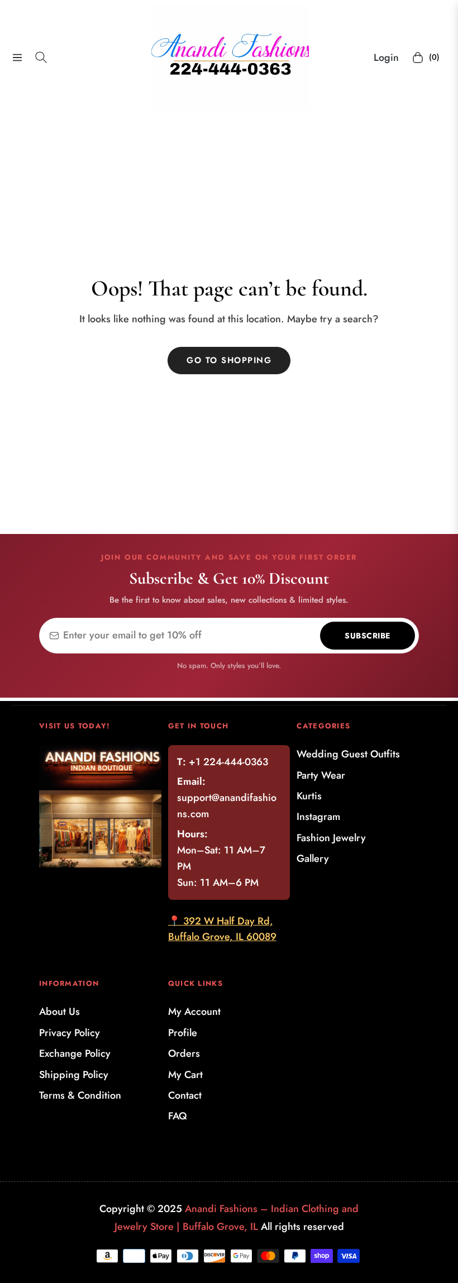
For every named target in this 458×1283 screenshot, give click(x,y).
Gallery (313, 858)
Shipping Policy (73, 1074)
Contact (185, 1095)
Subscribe (367, 635)
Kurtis (309, 796)
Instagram (318, 816)
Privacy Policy (69, 1033)
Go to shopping (229, 360)
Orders (184, 1053)
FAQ (177, 1116)
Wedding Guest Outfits (348, 754)
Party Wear (321, 775)
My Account (194, 1011)
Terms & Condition (80, 1095)
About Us (59, 1011)
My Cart (185, 1074)
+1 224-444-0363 (228, 762)
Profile (182, 1033)
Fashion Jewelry (331, 838)
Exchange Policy (75, 1053)
